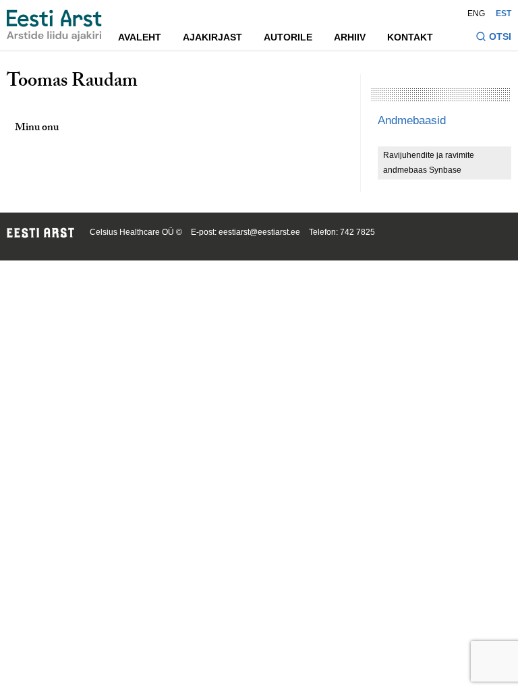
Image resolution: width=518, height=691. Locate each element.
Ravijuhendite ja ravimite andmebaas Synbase (428, 162)
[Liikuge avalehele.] (54, 25)
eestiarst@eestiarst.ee (259, 232)
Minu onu (37, 128)
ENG (476, 13)
